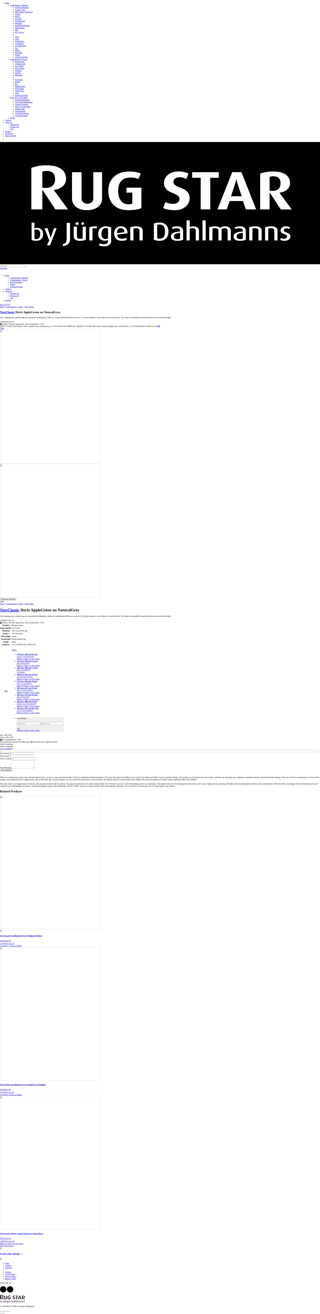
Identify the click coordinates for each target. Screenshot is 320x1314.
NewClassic (19, 68)
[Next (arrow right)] (3, 1313)
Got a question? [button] (6, 749)
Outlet (12, 118)
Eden (17, 37)
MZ (16, 30)
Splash (17, 14)
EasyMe (18, 19)
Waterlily (18, 23)
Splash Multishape (22, 100)
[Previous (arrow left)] (1, 1313)
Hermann (18, 53)
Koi (16, 48)
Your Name (5, 753)
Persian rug (14, 127)
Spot (17, 39)
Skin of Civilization (22, 107)
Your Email (5, 756)
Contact (8, 131)
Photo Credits (10, 1279)
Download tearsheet (8, 599)
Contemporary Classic (19, 59)
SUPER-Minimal (22, 8)
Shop (7, 3)
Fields (17, 55)
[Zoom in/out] (9, 1311)
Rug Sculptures (16, 282)
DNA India (19, 89)
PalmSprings (20, 21)
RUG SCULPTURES (19, 98)
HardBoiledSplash (22, 26)
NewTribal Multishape (24, 102)
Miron (17, 50)
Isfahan (18, 73)
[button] (6, 744)
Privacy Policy (10, 1276)
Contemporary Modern (19, 5)
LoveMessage (20, 46)
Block (17, 17)
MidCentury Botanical (24, 12)
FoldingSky (19, 41)
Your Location (6, 759)
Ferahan (18, 71)
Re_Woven (19, 32)
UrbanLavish (20, 64)
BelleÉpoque (20, 86)
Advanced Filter (21, 57)
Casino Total (20, 10)
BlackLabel (19, 62)
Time (17, 93)
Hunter (17, 82)
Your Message (5, 768)
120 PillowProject (22, 113)
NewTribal (19, 66)
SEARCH (9, 134)
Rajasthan (19, 80)
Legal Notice (10, 1274)
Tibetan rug (14, 125)
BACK (3, 305)
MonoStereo (20, 28)
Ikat (16, 84)
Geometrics (19, 44)
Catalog (8, 120)
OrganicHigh (20, 111)
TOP (8, 305)
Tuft (11, 129)
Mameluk (18, 75)
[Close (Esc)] (1, 1311)
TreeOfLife (19, 91)
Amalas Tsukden (21, 104)
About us (8, 122)
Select (14, 650)
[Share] (3, 1311)
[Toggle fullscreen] (6, 1311)
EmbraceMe (20, 109)
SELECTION (10, 136)
